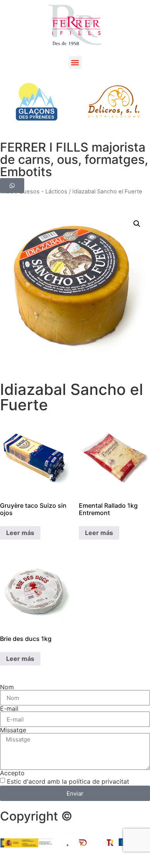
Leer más (20, 533)
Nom (7, 687)
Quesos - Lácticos (43, 191)
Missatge (13, 730)
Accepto (12, 773)
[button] (75, 62)
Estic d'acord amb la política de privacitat (68, 781)
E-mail (9, 708)
